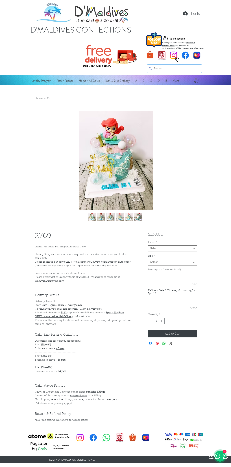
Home (38, 98)
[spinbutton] (156, 321)
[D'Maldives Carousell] (162, 55)
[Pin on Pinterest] (157, 343)
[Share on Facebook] (150, 343)
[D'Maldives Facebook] (185, 55)
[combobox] (172, 248)
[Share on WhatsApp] (164, 343)
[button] (136, 80)
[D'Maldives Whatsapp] (106, 437)
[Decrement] (151, 321)
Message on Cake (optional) (164, 270)
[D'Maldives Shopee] (150, 55)
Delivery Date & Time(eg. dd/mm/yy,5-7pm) (171, 292)
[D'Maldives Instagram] (80, 437)
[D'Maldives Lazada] (197, 55)
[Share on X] (171, 343)
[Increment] (162, 321)
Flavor (152, 242)
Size (151, 256)
